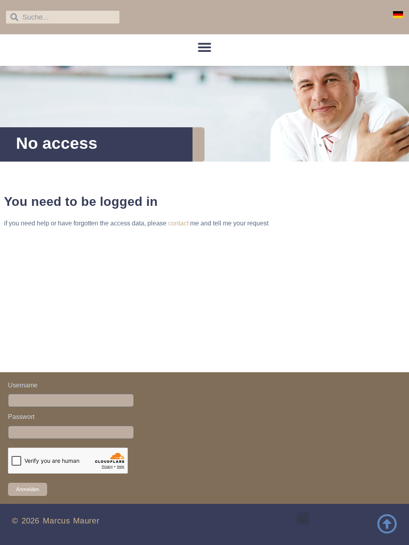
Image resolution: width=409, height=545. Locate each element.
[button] (204, 47)
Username (23, 385)
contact (178, 223)
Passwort (21, 416)
